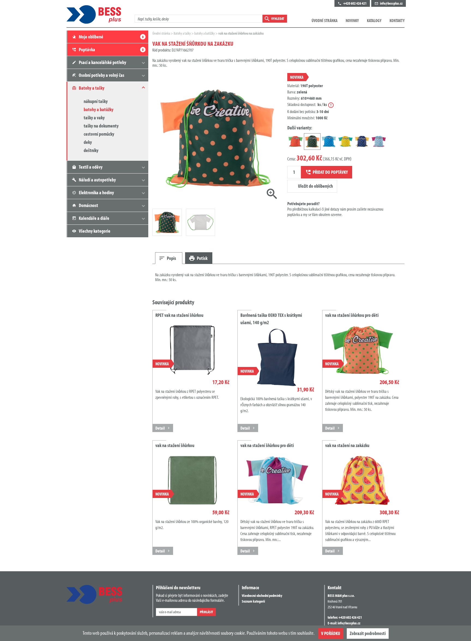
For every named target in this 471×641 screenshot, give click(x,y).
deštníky (91, 150)
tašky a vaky (94, 117)
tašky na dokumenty (101, 126)
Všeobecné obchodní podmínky (262, 595)
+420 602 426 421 (350, 617)
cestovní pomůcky (99, 134)
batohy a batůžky (98, 109)
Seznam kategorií (253, 601)
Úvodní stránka (324, 20)
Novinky (352, 20)
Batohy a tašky (182, 33)
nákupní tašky (96, 101)
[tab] (168, 258)
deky (88, 142)
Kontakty (397, 20)
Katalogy (374, 20)
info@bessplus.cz (349, 623)
